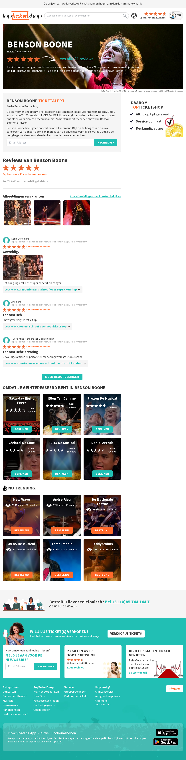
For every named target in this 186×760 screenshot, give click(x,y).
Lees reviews (75, 667)
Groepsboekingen (75, 692)
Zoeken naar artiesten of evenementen (68, 16)
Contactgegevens (44, 705)
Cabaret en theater (15, 696)
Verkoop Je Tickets (76, 696)
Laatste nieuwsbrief (15, 714)
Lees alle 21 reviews (75, 59)
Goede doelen (41, 710)
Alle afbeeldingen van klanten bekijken (95, 196)
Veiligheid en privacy (107, 696)
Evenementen (11, 705)
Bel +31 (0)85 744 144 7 (127, 602)
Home (10, 51)
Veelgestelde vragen (46, 701)
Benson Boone (24, 51)
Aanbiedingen (11, 710)
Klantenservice (104, 692)
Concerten (9, 692)
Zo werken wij (138, 672)
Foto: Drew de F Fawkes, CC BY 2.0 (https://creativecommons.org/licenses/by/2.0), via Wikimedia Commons (142, 91)
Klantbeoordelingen (46, 692)
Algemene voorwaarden (103, 702)
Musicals (8, 701)
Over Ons (39, 696)
